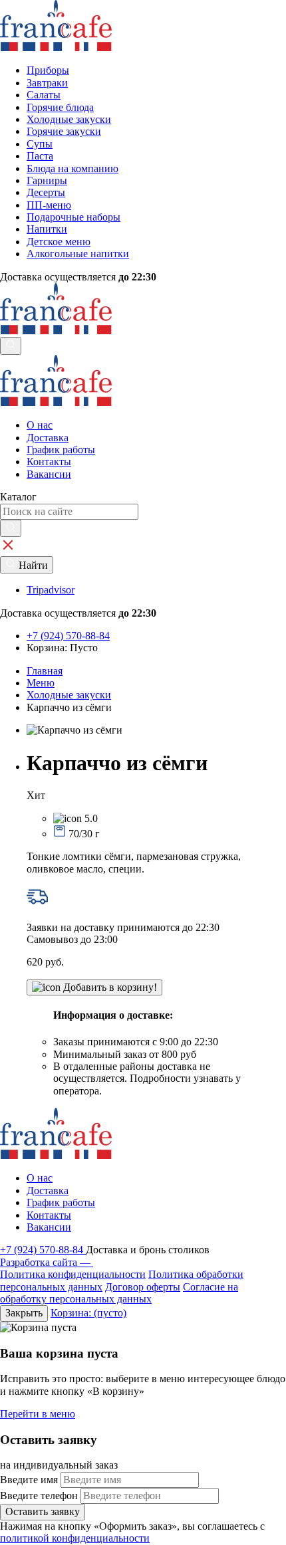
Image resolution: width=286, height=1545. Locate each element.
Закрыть (24, 1312)
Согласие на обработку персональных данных (119, 1292)
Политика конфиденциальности (73, 1274)
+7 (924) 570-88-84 (43, 1249)
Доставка (48, 437)
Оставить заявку (42, 1511)
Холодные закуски (69, 694)
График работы (61, 449)
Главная (45, 670)
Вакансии (49, 474)
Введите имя (29, 1479)
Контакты (49, 461)
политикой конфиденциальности (75, 1538)
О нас (40, 425)
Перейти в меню (37, 1413)
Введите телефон (39, 1495)
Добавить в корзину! (109, 987)
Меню (41, 682)
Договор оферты (142, 1286)
